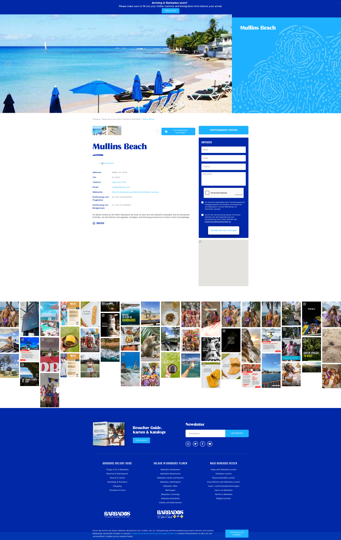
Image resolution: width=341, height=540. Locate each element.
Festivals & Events (117, 490)
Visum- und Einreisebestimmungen (223, 486)
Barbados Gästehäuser (170, 482)
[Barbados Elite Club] (170, 514)
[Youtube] (209, 443)
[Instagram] (188, 443)
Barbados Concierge (170, 494)
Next (333, 63)
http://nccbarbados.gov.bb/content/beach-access (135, 192)
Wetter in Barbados (223, 494)
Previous (7, 63)
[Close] (339, 2)
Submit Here (170, 11)
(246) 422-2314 (119, 182)
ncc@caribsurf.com (121, 187)
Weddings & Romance (117, 482)
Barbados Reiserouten (170, 474)
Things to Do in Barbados (117, 470)
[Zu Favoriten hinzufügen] (157, 131)
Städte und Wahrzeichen (170, 503)
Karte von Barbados (224, 490)
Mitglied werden (223, 499)
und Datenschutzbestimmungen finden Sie (158, 534)
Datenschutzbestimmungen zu (218, 222)
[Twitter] (195, 443)
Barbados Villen (170, 486)
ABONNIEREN (237, 433)
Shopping (117, 486)
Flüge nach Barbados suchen (223, 470)
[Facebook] (202, 443)
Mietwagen (170, 490)
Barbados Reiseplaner (170, 470)
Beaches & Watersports (117, 474)
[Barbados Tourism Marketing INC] (117, 514)
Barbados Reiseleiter (170, 499)
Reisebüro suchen (224, 474)
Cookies (134, 534)
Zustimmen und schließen (237, 533)
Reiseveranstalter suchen (223, 478)
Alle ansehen (141, 440)
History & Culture (117, 478)
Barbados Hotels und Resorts (170, 478)
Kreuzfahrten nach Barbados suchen (223, 482)
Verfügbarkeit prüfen (223, 130)
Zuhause (96, 119)
